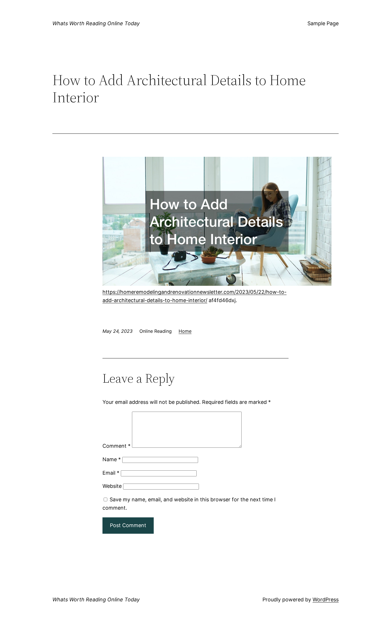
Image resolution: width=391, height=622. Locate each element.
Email (110, 473)
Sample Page (323, 23)
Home (185, 331)
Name (111, 459)
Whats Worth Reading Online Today (96, 23)
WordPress (326, 599)
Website (112, 486)
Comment (116, 446)
